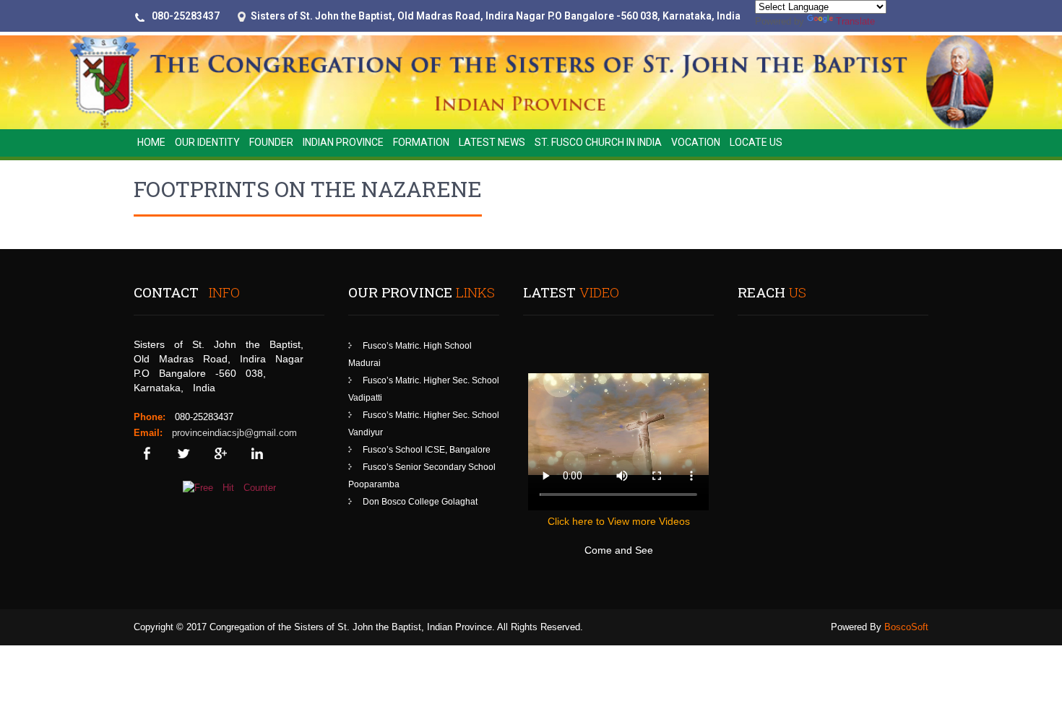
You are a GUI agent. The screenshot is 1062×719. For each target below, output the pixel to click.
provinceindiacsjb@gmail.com (234, 432)
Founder (271, 142)
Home (151, 142)
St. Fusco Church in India (598, 142)
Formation (421, 142)
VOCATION (695, 142)
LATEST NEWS (492, 142)
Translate (855, 21)
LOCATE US (756, 142)
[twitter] (183, 453)
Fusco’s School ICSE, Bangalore (427, 450)
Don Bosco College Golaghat (420, 502)
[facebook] (146, 453)
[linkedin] (256, 453)
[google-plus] (220, 453)
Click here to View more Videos (619, 521)
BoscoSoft (906, 627)
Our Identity (207, 142)
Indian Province (343, 142)
